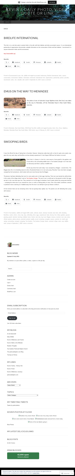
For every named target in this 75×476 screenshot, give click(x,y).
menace (53, 217)
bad (54, 212)
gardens (63, 215)
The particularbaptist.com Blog (15, 351)
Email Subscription (17, 305)
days (25, 215)
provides (66, 77)
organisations (49, 77)
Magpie (49, 217)
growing (6, 217)
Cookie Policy (36, 473)
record (36, 219)
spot (66, 219)
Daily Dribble (10, 336)
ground (67, 215)
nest (62, 217)
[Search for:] (69, 22)
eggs (37, 215)
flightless (65, 128)
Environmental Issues (15, 75)
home (29, 217)
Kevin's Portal (10, 368)
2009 (28, 212)
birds (60, 75)
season (52, 219)
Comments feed (11, 288)
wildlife (26, 75)
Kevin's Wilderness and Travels (15, 339)
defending (29, 215)
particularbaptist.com (12, 374)
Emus (60, 128)
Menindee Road (14, 130)
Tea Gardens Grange (38, 221)
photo (33, 130)
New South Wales (19, 128)
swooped (17, 221)
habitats (20, 77)
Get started (52, 2)
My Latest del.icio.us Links (20, 431)
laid (37, 217)
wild (23, 79)
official (5, 219)
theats (46, 221)
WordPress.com (11, 291)
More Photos (10, 424)
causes (64, 75)
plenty (14, 219)
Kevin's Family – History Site (14, 365)
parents (10, 219)
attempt (45, 212)
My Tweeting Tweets (17, 402)
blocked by (25, 456)
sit (60, 219)
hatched (15, 217)
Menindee (11, 128)
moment (58, 217)
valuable (19, 79)
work (5, 223)
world (26, 79)
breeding (64, 212)
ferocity (52, 215)
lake (39, 217)
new (65, 217)
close (19, 215)
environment (14, 77)
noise (68, 217)
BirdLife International (52, 75)
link (22, 75)
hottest (33, 217)
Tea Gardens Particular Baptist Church (17, 348)
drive (34, 215)
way (37, 130)
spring (5, 221)
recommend (7, 79)
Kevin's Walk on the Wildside (14, 342)
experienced (43, 215)
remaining (41, 219)
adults (31, 212)
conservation (7, 77)
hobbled (25, 217)
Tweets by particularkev (13, 405)
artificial (36, 212)
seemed (57, 219)
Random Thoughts (12, 345)
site (16, 79)
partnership (56, 77)
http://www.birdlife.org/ (9, 53)
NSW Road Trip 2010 (30, 128)
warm (59, 221)
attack (40, 212)
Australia (49, 128)
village (56, 221)
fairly (48, 215)
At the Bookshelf (11, 333)
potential (23, 219)
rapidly (32, 219)
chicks (15, 215)
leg (42, 217)
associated (37, 75)
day (22, 215)
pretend (28, 219)
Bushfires (6, 215)
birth (60, 212)
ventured (51, 221)
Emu (57, 128)
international (39, 77)
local (45, 217)
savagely (47, 219)
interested (32, 77)
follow (58, 215)
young (8, 223)
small (63, 219)
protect (62, 77)
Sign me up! (12, 318)
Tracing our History (12, 354)
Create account (11, 279)
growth (10, 217)
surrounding (11, 221)
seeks (12, 79)
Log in (8, 282)
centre (11, 215)
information (26, 77)
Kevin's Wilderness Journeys (14, 371)
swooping (22, 221)
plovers (18, 219)
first (56, 215)
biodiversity (44, 75)
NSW (30, 130)
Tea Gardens (12, 212)
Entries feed (10, 285)
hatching (20, 217)
